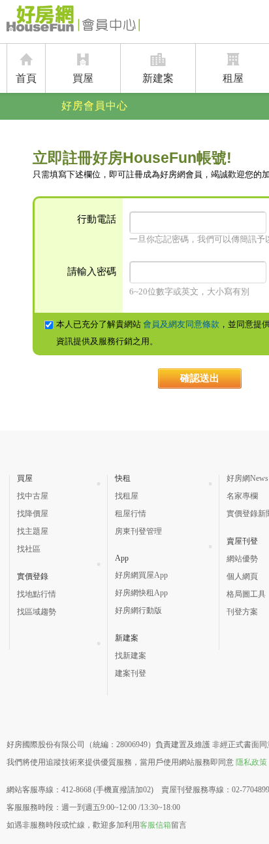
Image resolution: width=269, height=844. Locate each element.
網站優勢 (242, 558)
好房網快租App (141, 592)
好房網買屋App (141, 575)
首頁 (26, 78)
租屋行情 (130, 513)
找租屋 (126, 496)
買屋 (82, 78)
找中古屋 (32, 496)
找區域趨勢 (36, 611)
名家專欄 (242, 496)
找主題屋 (32, 531)
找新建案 (130, 655)
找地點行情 (36, 594)
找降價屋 (32, 513)
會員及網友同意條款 (181, 324)
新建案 (158, 78)
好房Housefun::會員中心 (73, 21)
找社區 (28, 549)
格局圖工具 (246, 594)
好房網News (247, 478)
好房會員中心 (94, 105)
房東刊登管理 (138, 531)
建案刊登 (130, 673)
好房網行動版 (138, 610)
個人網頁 (242, 576)
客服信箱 (155, 825)
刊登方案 (242, 611)
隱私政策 (251, 762)
